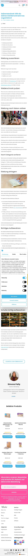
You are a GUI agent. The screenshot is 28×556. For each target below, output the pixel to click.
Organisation (17, 529)
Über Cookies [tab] (23, 254)
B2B (15, 515)
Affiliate (16, 520)
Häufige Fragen (18, 509)
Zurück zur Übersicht (14, 361)
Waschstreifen (18, 532)
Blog (2, 515)
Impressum (4, 529)
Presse (16, 518)
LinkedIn (13, 396)
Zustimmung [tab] (5, 254)
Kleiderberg (13, 81)
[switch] (24, 282)
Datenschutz (4, 535)
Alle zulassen (14, 296)
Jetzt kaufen (20, 436)
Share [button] (4, 23)
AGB (2, 532)
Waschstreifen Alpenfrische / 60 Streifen (7, 424)
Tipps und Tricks (4, 347)
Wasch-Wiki (17, 512)
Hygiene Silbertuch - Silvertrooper (7, 453)
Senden (14, 492)
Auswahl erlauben (14, 300)
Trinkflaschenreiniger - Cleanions (20, 453)
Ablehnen (14, 304)
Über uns (3, 510)
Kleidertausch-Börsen (6, 85)
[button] (26, 5)
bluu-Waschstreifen (17, 207)
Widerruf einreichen (6, 540)
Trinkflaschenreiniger (19, 535)
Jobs (2, 523)
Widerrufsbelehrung (6, 537)
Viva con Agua (5, 518)
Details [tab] (14, 254)
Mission (3, 512)
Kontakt (3, 521)
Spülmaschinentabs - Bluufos (20, 423)
